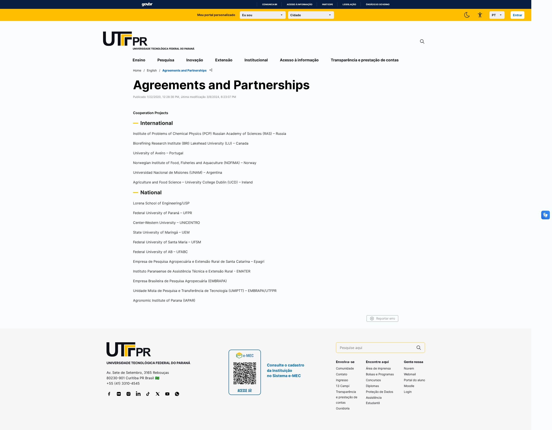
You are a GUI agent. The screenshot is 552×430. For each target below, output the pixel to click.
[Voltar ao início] (130, 350)
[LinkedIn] (138, 394)
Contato (341, 374)
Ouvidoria (343, 408)
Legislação (349, 4)
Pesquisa (165, 60)
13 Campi (342, 386)
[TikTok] (148, 394)
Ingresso (342, 380)
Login (408, 391)
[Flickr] (118, 394)
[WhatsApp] (177, 394)
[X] (157, 394)
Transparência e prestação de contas (365, 60)
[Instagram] (128, 394)
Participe (327, 4)
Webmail (410, 374)
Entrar (517, 15)
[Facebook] (109, 394)
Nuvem (409, 368)
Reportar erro (385, 318)
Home (137, 70)
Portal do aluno (414, 380)
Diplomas (372, 386)
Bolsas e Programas (380, 374)
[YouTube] (167, 394)
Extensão (223, 60)
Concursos (373, 380)
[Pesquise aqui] (419, 347)
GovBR (147, 4)
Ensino (139, 60)
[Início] (148, 41)
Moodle (409, 386)
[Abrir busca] (422, 41)
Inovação (194, 60)
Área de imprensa (378, 368)
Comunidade (345, 368)
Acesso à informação (299, 4)
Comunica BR (269, 4)
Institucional (256, 60)
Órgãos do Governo (378, 4)
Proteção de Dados (379, 391)
